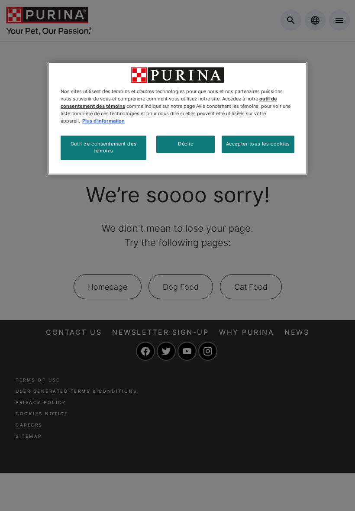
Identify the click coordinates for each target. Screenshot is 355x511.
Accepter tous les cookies (258, 144)
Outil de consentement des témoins (103, 147)
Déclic (185, 144)
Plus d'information (103, 121)
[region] (177, 118)
